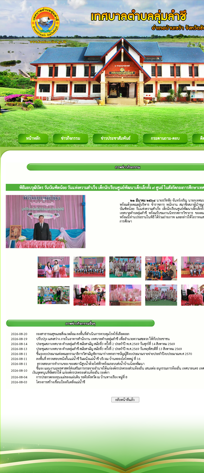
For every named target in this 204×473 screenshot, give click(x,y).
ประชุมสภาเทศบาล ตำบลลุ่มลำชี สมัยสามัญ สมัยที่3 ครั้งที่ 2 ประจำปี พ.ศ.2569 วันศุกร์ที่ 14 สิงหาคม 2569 (105, 344)
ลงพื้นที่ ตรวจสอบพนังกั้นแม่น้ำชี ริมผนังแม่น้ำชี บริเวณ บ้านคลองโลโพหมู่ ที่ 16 (88, 359)
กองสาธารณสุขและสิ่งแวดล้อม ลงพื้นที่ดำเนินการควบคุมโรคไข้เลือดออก (82, 334)
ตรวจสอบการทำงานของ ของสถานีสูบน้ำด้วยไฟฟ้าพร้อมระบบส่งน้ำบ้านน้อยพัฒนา (90, 364)
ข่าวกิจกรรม (70, 138)
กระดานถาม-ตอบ (165, 138)
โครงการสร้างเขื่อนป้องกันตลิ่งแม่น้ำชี (60, 382)
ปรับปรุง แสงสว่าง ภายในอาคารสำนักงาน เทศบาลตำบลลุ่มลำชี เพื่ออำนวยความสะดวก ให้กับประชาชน (103, 339)
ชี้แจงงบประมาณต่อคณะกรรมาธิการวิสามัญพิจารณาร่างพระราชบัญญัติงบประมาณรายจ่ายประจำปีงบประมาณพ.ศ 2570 (114, 354)
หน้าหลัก (33, 138)
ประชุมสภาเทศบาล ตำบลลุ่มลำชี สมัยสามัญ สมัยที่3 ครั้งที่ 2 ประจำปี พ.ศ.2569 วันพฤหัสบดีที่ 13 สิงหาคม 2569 (109, 349)
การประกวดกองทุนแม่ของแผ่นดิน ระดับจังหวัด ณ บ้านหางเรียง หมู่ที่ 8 (81, 377)
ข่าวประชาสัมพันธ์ (115, 138)
